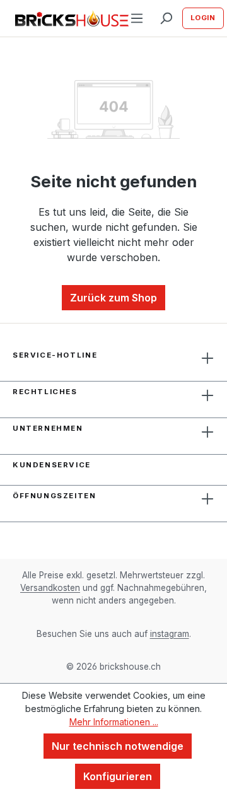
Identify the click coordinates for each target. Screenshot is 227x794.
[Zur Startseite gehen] (63, 18)
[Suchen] (165, 18)
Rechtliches (45, 391)
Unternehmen (48, 428)
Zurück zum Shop (113, 297)
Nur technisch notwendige (117, 746)
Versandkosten (50, 588)
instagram (169, 634)
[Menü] (136, 18)
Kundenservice (52, 464)
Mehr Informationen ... (113, 721)
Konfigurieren (117, 776)
